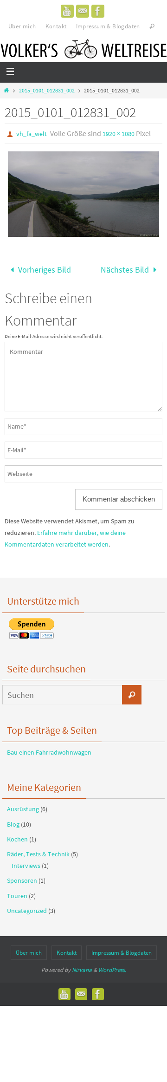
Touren (17, 892)
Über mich (22, 26)
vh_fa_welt (31, 134)
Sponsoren (22, 877)
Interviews (26, 863)
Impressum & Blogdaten (108, 26)
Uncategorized (27, 907)
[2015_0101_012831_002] (83, 194)
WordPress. (112, 967)
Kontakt (56, 26)
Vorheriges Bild (44, 268)
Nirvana (82, 967)
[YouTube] (67, 11)
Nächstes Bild (125, 268)
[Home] (6, 90)
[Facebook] (97, 11)
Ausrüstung (23, 806)
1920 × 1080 (119, 134)
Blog (13, 821)
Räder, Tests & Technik (38, 851)
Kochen (17, 836)
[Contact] (82, 11)
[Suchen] (131, 692)
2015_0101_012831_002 (47, 90)
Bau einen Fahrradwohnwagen (49, 749)
